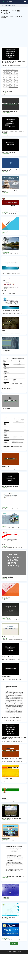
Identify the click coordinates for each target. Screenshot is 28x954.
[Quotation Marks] (10, 343)
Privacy (10, 952)
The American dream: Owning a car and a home (13, 636)
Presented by (5, 897)
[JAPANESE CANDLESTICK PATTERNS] (10, 751)
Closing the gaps (6, 838)
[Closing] (10, 537)
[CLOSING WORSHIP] (10, 771)
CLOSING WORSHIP (7, 778)
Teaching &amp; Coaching (8, 617)
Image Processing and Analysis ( (10, 486)
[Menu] (25, 2)
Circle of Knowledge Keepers (9, 917)
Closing (4, 544)
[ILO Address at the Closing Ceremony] (14, 699)
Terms (14, 952)
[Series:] (10, 323)
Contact (18, 952)
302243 (4, 798)
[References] (10, 498)
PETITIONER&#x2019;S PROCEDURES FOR (13, 876)
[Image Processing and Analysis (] (10, 479)
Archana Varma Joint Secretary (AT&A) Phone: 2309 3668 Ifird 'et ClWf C (13, 62)
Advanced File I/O (6, 676)
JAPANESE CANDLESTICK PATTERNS (12, 758)
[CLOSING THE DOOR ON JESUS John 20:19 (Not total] (10, 123)
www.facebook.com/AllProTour (9, 111)
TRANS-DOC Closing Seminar (9, 525)
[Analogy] (10, 283)
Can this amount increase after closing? (12, 446)
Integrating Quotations (7, 270)
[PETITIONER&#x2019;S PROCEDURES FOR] (14, 859)
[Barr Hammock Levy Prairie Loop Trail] (10, 810)
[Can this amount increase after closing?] (14, 430)
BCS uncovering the (7, 408)
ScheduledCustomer (7, 91)
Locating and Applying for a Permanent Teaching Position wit (11, 576)
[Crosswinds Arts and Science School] (10, 303)
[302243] (10, 791)
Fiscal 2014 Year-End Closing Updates (11, 211)
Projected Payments (7, 388)
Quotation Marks (6, 350)
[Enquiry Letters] (10, 589)
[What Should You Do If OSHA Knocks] (10, 929)
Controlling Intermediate (8, 250)
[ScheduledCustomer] (10, 79)
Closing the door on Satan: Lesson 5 (11, 656)
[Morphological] (10, 459)
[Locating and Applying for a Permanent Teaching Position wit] (14, 563)
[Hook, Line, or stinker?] (10, 223)
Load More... (14, 943)
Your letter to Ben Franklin (8, 152)
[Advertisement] (14, 33)
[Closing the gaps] (10, 830)
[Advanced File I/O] (10, 669)
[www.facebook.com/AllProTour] (10, 104)
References (5, 506)
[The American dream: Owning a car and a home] (10, 629)
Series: (4, 330)
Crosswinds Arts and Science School (11, 310)
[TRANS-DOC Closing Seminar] (10, 518)
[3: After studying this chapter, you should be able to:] (10, 182)
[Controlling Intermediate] (10, 243)
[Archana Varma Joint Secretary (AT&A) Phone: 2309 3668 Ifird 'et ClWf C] (10, 54)
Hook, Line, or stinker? (7, 231)
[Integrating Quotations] (10, 263)
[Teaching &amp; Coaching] (10, 609)
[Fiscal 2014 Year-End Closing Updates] (10, 203)
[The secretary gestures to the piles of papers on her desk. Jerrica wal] (10, 730)
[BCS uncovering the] (10, 401)
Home (3, 5)
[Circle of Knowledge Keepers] (10, 909)
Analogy (4, 290)
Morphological (5, 466)
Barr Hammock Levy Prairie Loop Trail (11, 818)
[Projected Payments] (14, 372)
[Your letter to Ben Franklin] (10, 145)
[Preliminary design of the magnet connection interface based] (10, 163)
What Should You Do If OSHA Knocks (11, 937)
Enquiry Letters (6, 597)
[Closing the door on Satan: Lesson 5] (10, 649)
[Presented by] (10, 890)
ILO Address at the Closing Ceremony (11, 717)
